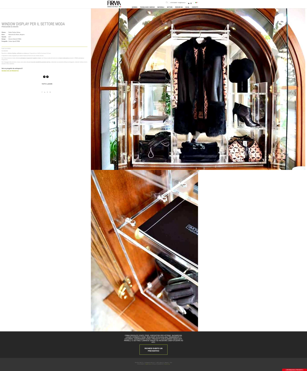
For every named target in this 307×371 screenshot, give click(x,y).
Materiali (160, 7)
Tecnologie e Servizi (147, 7)
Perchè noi (179, 7)
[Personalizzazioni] (47, 77)
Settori (169, 7)
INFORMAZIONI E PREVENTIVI (294, 370)
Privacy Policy (167, 364)
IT (197, 2)
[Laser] (44, 77)
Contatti (195, 7)
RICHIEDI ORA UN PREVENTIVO (10, 71)
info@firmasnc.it (181, 2)
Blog (187, 7)
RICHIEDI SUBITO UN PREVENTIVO (153, 349)
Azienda (134, 7)
